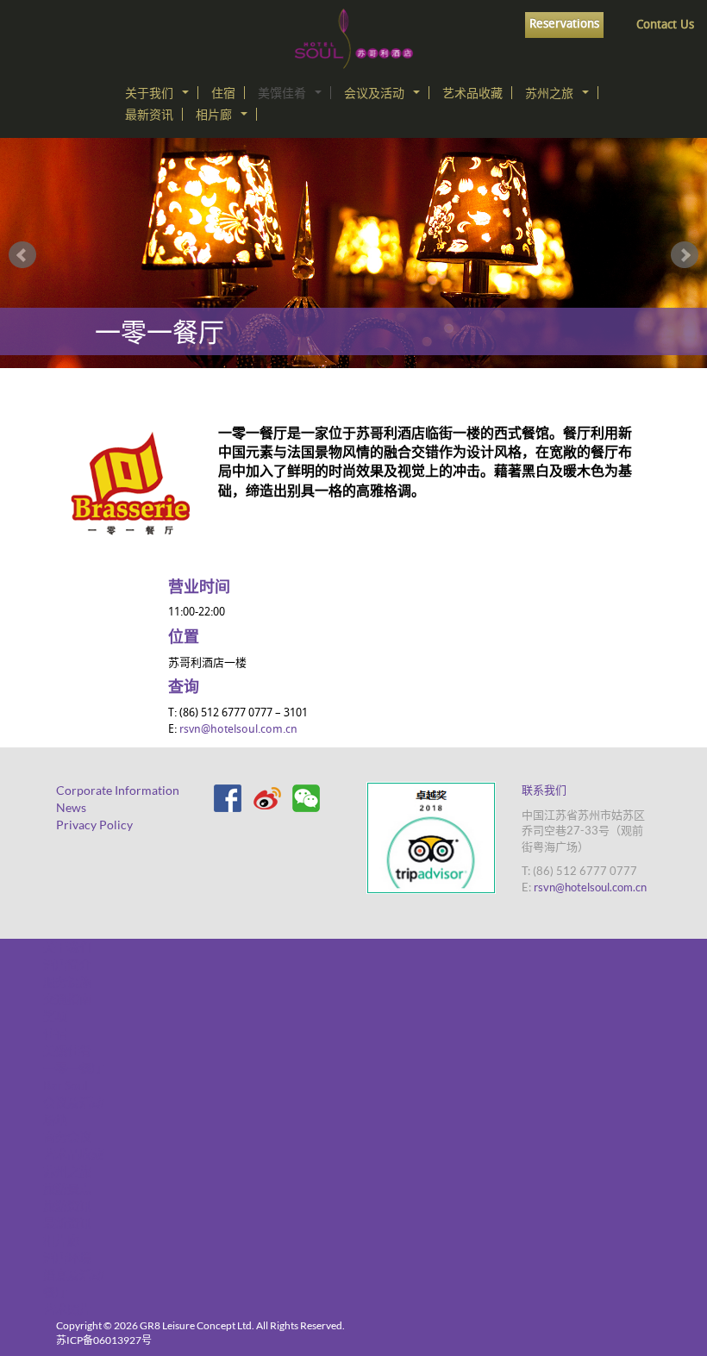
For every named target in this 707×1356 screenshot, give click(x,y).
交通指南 (67, 998)
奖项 (55, 1016)
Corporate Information (117, 790)
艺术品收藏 (472, 92)
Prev (22, 255)
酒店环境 (67, 1257)
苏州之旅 (549, 92)
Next (684, 255)
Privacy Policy (94, 824)
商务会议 (67, 1136)
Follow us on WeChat (306, 797)
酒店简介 (67, 964)
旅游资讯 (67, 1205)
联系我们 (544, 790)
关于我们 (149, 92)
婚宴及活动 (73, 1274)
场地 (55, 1119)
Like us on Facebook (226, 797)
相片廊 (214, 114)
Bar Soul (65, 1085)
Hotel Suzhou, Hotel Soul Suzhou (353, 39)
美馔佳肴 (282, 92)
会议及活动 (374, 92)
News (71, 807)
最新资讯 (149, 114)
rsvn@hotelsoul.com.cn (238, 729)
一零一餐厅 (73, 1067)
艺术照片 (67, 1309)
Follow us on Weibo (266, 797)
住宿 (223, 92)
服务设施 (67, 981)
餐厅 (55, 1291)
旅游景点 (67, 1188)
